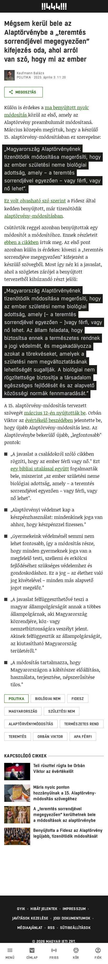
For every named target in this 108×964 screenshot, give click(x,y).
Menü (10, 958)
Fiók (98, 958)
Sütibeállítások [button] (75, 928)
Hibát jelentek (43, 909)
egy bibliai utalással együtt (39, 468)
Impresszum (74, 909)
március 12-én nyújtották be (54, 413)
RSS (51, 928)
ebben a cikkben (21, 242)
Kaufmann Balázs (30, 73)
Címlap (32, 958)
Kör (76, 958)
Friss (54, 958)
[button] (16, 698)
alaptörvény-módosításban (33, 216)
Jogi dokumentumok (71, 918)
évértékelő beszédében (49, 420)
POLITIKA (24, 77)
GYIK (21, 909)
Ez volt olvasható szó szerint (35, 200)
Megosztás (25, 92)
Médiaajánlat (29, 928)
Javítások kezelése (30, 918)
